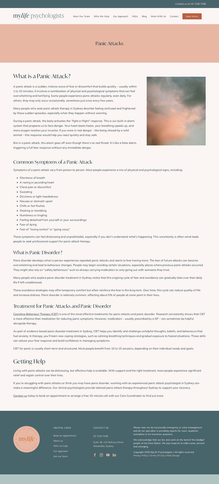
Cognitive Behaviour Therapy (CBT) (36, 314)
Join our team (60, 456)
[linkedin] (114, 455)
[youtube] (108, 455)
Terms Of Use (157, 455)
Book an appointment (64, 435)
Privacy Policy (140, 455)
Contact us (20, 395)
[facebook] (95, 455)
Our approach (60, 451)
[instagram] (101, 455)
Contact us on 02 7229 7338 (190, 3)
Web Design (173, 455)
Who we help (60, 445)
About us (58, 440)
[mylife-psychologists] (26, 427)
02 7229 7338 (100, 436)
